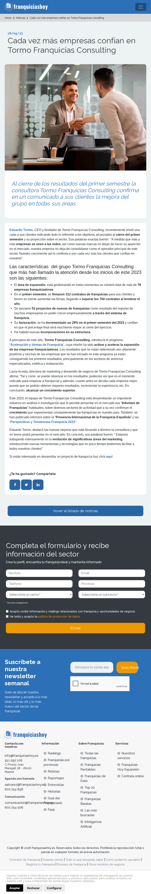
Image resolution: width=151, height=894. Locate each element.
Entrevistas (56, 785)
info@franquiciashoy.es (22, 756)
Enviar (75, 628)
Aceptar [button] (14, 888)
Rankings (54, 753)
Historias (54, 791)
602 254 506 (14, 807)
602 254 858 (14, 789)
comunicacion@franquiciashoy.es (29, 803)
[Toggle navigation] (140, 7)
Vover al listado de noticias (75, 511)
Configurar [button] (54, 888)
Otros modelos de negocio (107, 864)
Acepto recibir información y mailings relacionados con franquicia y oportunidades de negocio (72, 611)
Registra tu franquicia (40, 864)
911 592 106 (13, 760)
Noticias (54, 771)
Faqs (51, 809)
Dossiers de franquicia (71, 864)
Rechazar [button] (33, 888)
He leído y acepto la (45, 616)
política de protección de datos (59, 616)
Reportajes (56, 778)
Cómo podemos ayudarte (123, 859)
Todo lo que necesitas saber (84, 859)
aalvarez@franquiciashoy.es (25, 784)
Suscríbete (129, 667)
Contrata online (133, 776)
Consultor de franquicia (24, 859)
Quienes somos (53, 859)
